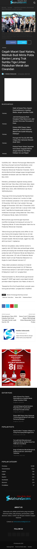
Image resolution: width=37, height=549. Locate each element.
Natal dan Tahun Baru (8, 297)
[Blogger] (9, 534)
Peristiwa (10, 7)
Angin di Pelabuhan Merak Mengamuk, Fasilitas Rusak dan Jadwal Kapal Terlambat (24, 451)
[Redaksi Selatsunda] (3, 74)
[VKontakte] (27, 534)
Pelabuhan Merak (27, 297)
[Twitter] (8, 306)
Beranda (4, 7)
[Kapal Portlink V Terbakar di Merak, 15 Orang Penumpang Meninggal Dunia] (7, 433)
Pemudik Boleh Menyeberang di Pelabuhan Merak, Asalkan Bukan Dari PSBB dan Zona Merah (24, 441)
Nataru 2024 (18, 297)
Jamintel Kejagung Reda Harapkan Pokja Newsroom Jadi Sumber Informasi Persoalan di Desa (23, 407)
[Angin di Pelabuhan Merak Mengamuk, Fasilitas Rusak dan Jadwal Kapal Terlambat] (7, 452)
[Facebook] (3, 306)
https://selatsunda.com (21, 333)
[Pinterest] (12, 306)
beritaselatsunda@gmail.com (22, 521)
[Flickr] (18, 534)
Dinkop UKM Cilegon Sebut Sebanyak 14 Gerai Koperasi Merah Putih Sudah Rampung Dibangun (23, 417)
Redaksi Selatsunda (11, 74)
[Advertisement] (17, 89)
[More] (29, 42)
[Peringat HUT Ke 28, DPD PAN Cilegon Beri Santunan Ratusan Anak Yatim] (7, 140)
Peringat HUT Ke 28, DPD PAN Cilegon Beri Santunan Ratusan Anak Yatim (23, 140)
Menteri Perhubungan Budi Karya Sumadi (17, 294)
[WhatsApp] (16, 306)
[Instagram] (23, 534)
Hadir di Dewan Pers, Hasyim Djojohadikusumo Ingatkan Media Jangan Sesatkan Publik (23, 110)
